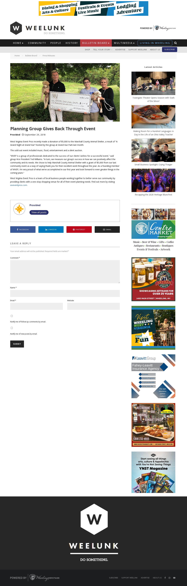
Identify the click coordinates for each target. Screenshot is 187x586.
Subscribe (169, 49)
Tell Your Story (102, 49)
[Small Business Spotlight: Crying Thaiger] (153, 151)
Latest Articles (153, 67)
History (72, 43)
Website (70, 300)
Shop (87, 49)
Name (13, 287)
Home (17, 43)
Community (37, 43)
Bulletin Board (94, 43)
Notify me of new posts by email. (23, 334)
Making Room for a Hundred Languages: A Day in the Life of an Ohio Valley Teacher (153, 133)
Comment (15, 258)
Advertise (120, 49)
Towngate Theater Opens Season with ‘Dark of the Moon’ (153, 99)
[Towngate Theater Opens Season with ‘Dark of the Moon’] (153, 84)
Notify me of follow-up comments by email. (28, 321)
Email (13, 300)
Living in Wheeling (155, 43)
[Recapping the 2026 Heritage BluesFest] (153, 181)
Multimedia (123, 43)
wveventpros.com (18, 185)
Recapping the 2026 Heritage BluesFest (153, 194)
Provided (15, 134)
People (55, 43)
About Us (155, 49)
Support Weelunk (137, 49)
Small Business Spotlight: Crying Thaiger (153, 164)
